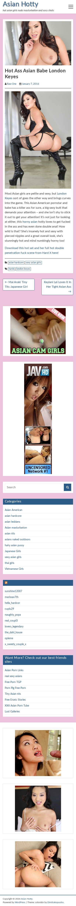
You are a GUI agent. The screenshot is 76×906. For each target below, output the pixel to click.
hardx (11, 269)
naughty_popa (13, 615)
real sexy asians (13, 676)
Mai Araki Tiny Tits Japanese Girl (16, 284)
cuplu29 (9, 609)
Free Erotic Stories (15, 700)
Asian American (13, 510)
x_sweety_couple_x (15, 644)
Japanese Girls (13, 551)
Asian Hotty (20, 4)
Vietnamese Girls (14, 569)
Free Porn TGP (13, 682)
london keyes (23, 269)
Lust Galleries (12, 711)
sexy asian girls (33, 263)
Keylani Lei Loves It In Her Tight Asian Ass (57, 287)
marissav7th (11, 597)
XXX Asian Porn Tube (17, 705)
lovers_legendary (14, 626)
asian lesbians (12, 522)
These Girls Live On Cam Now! (32, 582)
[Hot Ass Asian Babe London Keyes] (38, 43)
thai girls (9, 563)
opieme (9, 638)
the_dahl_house (13, 632)
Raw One (11, 84)
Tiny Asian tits (13, 694)
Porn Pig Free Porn (15, 688)
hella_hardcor (12, 603)
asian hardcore (16, 263)
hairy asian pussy (14, 545)
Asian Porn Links (14, 670)
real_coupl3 (11, 620)
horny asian (30, 221)
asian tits (10, 533)
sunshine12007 (13, 591)
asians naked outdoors (17, 539)
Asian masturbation (16, 528)
